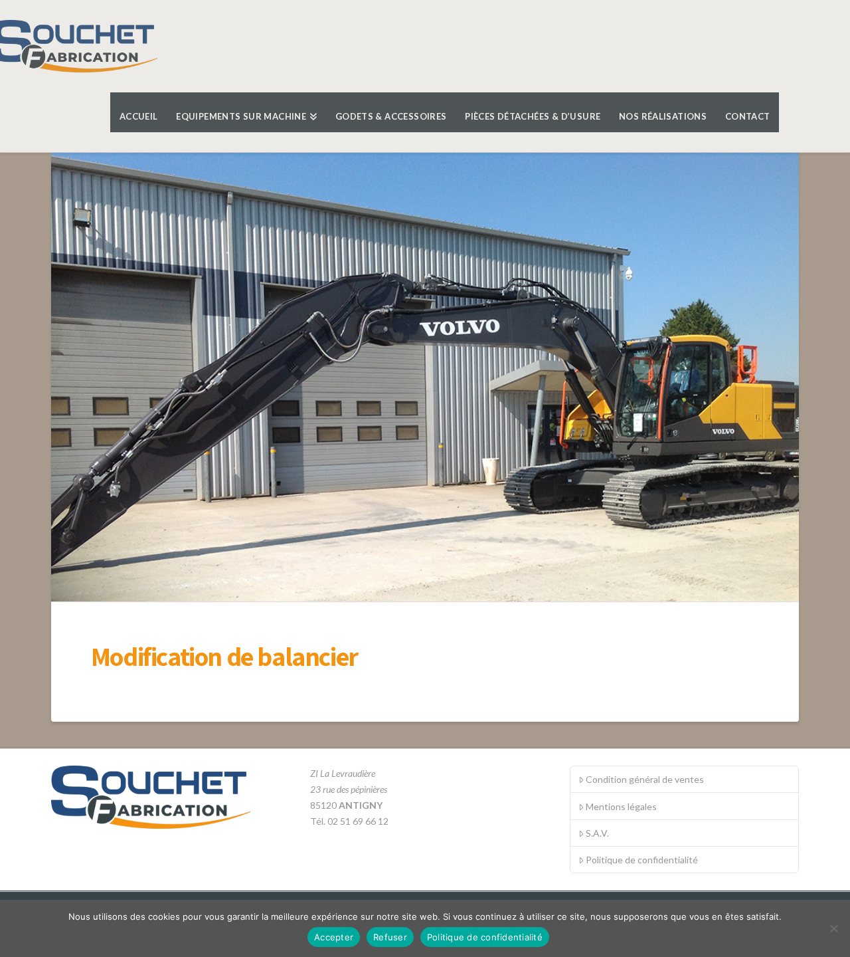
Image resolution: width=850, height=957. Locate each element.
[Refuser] (833, 928)
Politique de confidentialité (642, 859)
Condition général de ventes (645, 779)
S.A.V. (597, 833)
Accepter (333, 937)
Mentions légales (621, 806)
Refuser (390, 937)
